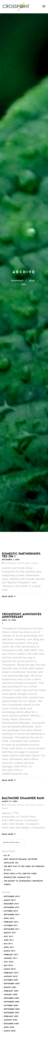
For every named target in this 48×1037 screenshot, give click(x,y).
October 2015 (11, 911)
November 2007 (11, 1013)
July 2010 (9, 962)
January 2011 (11, 958)
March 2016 (10, 900)
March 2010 (10, 969)
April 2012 (9, 918)
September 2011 (12, 929)
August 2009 (10, 987)
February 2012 (11, 922)
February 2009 (11, 991)
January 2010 (11, 976)
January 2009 (11, 994)
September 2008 (12, 1009)
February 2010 (11, 973)
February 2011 (11, 955)
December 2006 (11, 1024)
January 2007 (11, 1020)
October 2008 (11, 1005)
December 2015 (11, 904)
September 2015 (12, 915)
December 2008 (11, 998)
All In (7, 855)
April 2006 (9, 1027)
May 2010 (8, 965)
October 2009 (11, 980)
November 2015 (11, 907)
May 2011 (8, 944)
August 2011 (10, 933)
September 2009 (12, 984)
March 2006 (10, 1031)
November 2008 (11, 1002)
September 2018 (12, 896)
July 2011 (9, 936)
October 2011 (11, 925)
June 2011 (9, 940)
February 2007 (11, 1016)
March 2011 (10, 951)
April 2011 (9, 947)
